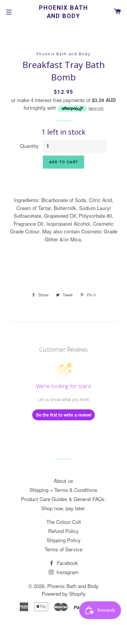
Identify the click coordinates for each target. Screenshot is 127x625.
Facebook (66, 562)
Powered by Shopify (64, 593)
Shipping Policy (64, 540)
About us (63, 480)
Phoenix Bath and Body (63, 12)
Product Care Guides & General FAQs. (63, 499)
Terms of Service (63, 549)
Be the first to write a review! (63, 415)
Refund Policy (63, 530)
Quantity (29, 145)
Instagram (67, 572)
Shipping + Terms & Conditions (63, 489)
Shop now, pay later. (63, 508)
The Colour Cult (63, 521)
